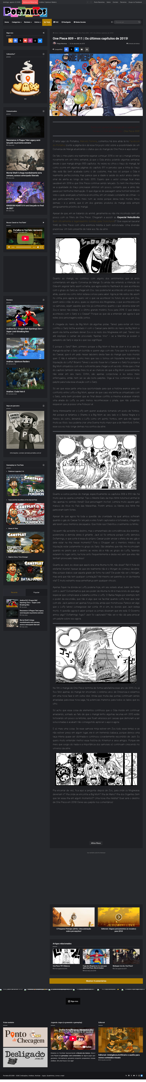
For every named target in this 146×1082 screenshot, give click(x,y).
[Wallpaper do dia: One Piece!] (126, 956)
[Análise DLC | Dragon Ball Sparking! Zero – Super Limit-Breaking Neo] (25, 315)
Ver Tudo (47, 22)
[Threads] (35, 41)
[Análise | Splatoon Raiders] (25, 348)
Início (56, 33)
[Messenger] (76, 49)
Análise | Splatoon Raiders (18, 361)
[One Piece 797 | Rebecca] (66, 956)
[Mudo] (38, 247)
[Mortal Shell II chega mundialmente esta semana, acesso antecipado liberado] (25, 159)
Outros (37, 22)
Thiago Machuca (62, 43)
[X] (71, 49)
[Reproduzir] (9, 247)
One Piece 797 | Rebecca (61, 966)
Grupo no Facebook (135, 2)
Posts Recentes (99, 2)
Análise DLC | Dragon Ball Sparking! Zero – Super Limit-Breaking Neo (30, 602)
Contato (115, 2)
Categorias (16, 22)
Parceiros (123, 2)
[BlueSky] (40, 41)
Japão (61, 33)
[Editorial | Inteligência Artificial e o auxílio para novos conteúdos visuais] (120, 1040)
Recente (14, 592)
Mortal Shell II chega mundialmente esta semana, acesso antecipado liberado (30, 622)
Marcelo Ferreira (88, 141)
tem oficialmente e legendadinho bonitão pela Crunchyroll (84, 221)
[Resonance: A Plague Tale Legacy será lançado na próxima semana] (25, 127)
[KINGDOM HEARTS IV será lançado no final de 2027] (25, 192)
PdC (57, 22)
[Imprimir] (87, 49)
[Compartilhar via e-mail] (82, 49)
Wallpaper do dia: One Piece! (123, 966)
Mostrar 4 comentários (96, 981)
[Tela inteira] (41, 247)
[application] (25, 238)
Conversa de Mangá (71, 33)
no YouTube (61, 1053)
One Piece (96, 843)
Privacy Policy (81, 1080)
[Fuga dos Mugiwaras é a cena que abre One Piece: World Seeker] (96, 956)
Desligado (67, 22)
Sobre (109, 2)
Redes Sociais (80, 22)
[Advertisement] (97, 11)
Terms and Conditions (67, 1080)
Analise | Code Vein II (15, 391)
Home (7, 22)
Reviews (27, 22)
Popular (36, 592)
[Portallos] (25, 12)
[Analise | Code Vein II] (25, 378)
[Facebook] (66, 49)
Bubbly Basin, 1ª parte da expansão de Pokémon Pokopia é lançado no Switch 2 (65, 2)
